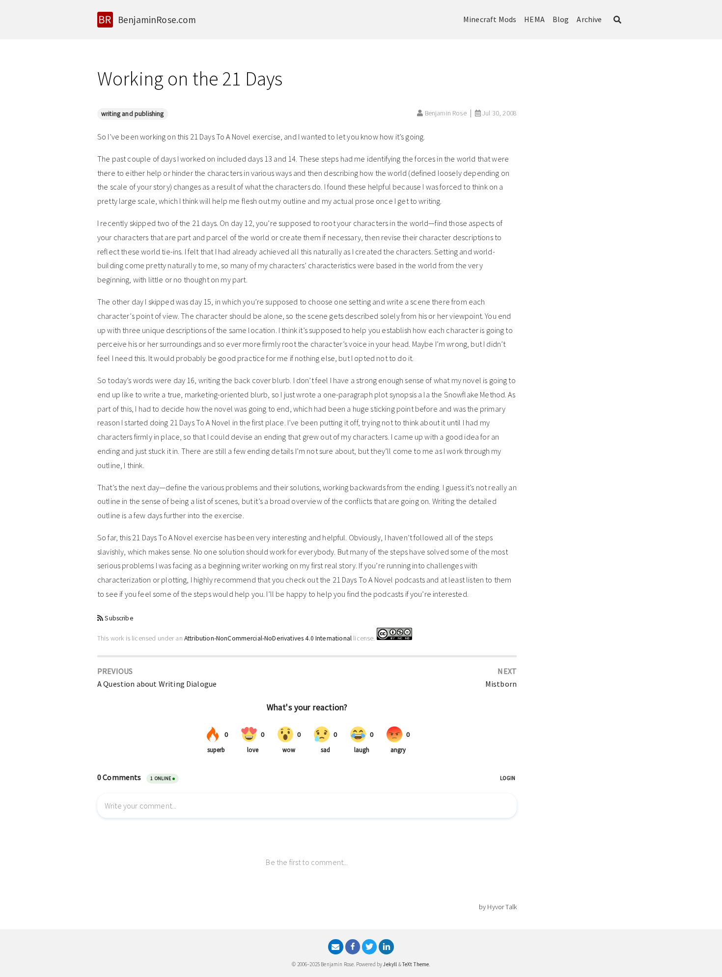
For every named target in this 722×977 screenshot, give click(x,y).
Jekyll (390, 964)
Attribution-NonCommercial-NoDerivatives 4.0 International (268, 638)
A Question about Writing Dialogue (157, 684)
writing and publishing (132, 114)
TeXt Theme (415, 964)
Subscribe (119, 618)
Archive (589, 19)
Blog (561, 19)
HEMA (534, 19)
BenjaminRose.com (157, 20)
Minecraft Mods (489, 19)
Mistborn (501, 684)
